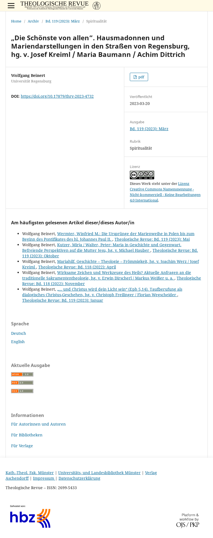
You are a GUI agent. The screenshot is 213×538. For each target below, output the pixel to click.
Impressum (44, 478)
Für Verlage (22, 445)
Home (16, 21)
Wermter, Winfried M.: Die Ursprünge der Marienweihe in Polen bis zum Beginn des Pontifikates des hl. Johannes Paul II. (108, 236)
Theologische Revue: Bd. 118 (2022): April (77, 267)
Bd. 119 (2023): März (62, 21)
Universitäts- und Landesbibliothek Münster (99, 472)
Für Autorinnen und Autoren (38, 424)
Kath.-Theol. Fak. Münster (30, 472)
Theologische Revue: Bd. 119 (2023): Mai (152, 239)
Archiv (33, 21)
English (18, 341)
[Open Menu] (11, 5)
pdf (141, 76)
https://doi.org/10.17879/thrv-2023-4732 (57, 96)
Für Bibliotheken (26, 435)
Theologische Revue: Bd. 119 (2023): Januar (62, 300)
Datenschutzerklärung (79, 478)
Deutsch (18, 333)
